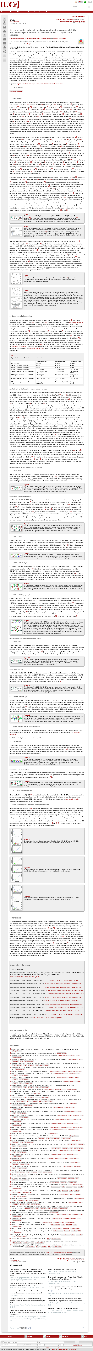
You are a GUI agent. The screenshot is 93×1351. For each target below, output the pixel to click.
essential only (63, 1349)
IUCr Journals (64, 1158)
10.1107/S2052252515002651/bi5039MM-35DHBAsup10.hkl (64, 1007)
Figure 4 (26, 291)
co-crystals (53, 84)
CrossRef (72, 1055)
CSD (80, 1059)
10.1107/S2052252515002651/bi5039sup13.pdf (47, 1018)
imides (30, 52)
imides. (34, 72)
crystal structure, (18, 474)
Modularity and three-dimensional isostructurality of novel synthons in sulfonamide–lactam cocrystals (26, 1292)
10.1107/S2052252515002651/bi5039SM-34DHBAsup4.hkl (63, 987)
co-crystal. (78, 428)
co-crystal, (76, 68)
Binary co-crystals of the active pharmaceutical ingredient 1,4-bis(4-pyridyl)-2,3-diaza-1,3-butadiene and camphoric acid (28, 1312)
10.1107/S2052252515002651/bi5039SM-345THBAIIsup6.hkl (65, 994)
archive (11, 12)
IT (85, 2)
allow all (54, 1349)
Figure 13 (27, 757)
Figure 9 (26, 620)
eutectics (60, 84)
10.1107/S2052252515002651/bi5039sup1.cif (24, 977)
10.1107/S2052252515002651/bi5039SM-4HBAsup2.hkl (60, 980)
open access (56, 12)
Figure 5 (26, 485)
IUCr (80, 2)
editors (18, 12)
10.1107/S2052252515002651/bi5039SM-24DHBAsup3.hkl (63, 984)
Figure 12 (27, 715)
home (3, 12)
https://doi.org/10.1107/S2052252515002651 (72, 21)
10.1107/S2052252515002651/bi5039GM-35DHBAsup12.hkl (63, 1014)
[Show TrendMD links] (83, 1328)
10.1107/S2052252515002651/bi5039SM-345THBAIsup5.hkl (64, 990)
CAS (78, 1055)
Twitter (48, 1336)
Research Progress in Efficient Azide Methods (63, 1308)
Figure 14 (27, 781)
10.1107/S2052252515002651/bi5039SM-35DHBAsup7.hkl (63, 997)
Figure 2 (26, 226)
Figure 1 (26, 214)
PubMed (15, 1075)
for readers (38, 12)
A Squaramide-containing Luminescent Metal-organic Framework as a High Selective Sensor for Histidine (65, 1300)
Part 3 (65, 19)
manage (73, 1349)
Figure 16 (27, 868)
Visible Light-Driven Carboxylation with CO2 (62, 1269)
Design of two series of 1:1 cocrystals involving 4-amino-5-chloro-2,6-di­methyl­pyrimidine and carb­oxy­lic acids (27, 1301)
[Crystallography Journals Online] (76, 2)
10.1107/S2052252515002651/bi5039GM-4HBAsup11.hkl (61, 1011)
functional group (74, 66)
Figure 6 (26, 524)
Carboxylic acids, (15, 52)
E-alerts (30, 1336)
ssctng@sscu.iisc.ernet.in (33, 44)
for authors (28, 12)
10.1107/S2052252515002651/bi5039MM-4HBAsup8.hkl (60, 1001)
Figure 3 (26, 276)
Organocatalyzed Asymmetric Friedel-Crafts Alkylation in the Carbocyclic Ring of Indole (65, 1278)
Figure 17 (27, 896)
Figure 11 (27, 685)
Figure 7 (26, 553)
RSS (85, 1336)
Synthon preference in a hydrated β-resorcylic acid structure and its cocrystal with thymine (26, 1284)
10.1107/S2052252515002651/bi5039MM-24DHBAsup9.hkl (63, 1004)
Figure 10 (27, 658)
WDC (90, 2)
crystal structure (22, 84)
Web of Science (63, 1055)
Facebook (65, 1336)
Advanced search (77, 1345)
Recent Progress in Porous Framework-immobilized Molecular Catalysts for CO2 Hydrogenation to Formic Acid (65, 1289)
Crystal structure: (15, 973)
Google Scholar (17, 1051)
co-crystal (52, 210)
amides (22, 52)
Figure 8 (26, 583)
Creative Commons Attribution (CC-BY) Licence (59, 1252)
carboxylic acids (33, 84)
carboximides (44, 84)
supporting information (76, 323)
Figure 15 (27, 839)
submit (47, 12)
